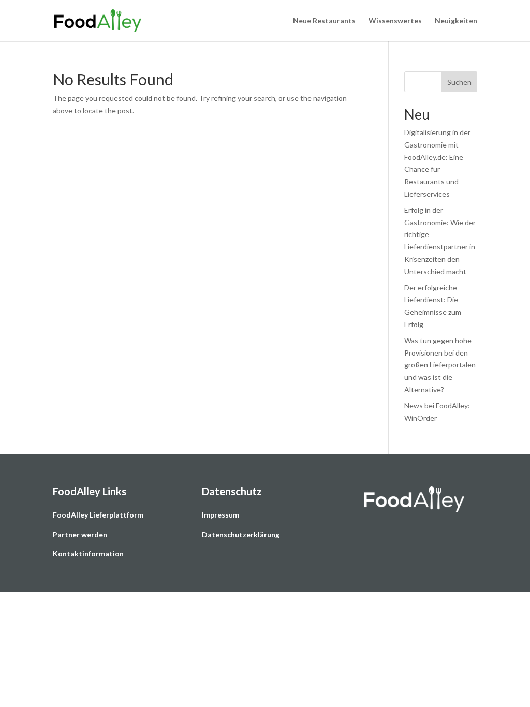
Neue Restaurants (324, 21)
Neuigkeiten (456, 21)
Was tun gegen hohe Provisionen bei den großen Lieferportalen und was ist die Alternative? (440, 365)
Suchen (459, 82)
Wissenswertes (395, 21)
